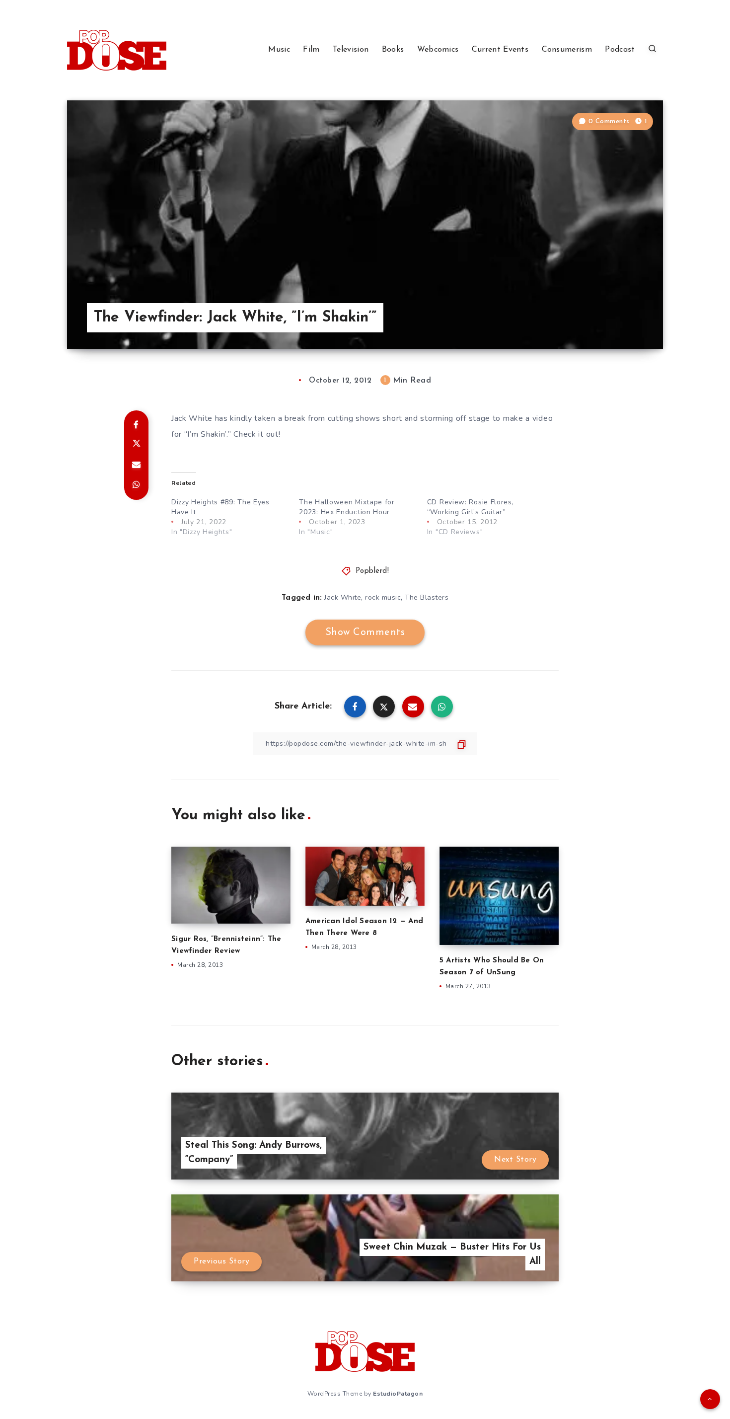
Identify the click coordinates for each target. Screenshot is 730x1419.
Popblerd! (372, 571)
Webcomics (438, 50)
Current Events (500, 50)
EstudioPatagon (398, 1394)
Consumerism (567, 50)
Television (350, 50)
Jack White (342, 597)
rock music (383, 597)
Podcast (620, 50)
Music (279, 50)
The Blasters (426, 597)
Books (393, 50)
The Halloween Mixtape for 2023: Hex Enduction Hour (347, 507)
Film (311, 50)
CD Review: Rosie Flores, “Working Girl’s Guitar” (470, 507)
